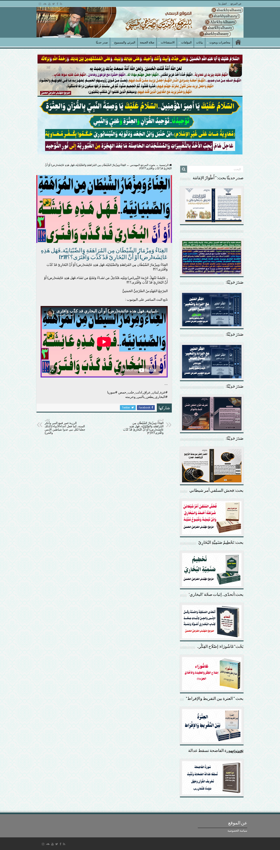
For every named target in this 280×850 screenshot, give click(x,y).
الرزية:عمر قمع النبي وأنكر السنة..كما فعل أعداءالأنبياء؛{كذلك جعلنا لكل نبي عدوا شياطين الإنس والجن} (65, 426)
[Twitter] (53, 3)
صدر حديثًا (102, 42)
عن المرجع (236, 3)
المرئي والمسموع (124, 42)
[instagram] (40, 3)
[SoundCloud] (44, 3)
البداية (238, 43)
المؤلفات (186, 42)
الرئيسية (164, 165)
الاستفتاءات (168, 42)
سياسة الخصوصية (237, 830)
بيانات (199, 42)
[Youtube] (49, 3)
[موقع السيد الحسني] (140, 22)
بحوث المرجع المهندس (142, 165)
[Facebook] (57, 3)
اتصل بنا (223, 3)
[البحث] (183, 169)
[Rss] (61, 3)
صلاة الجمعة (147, 42)
